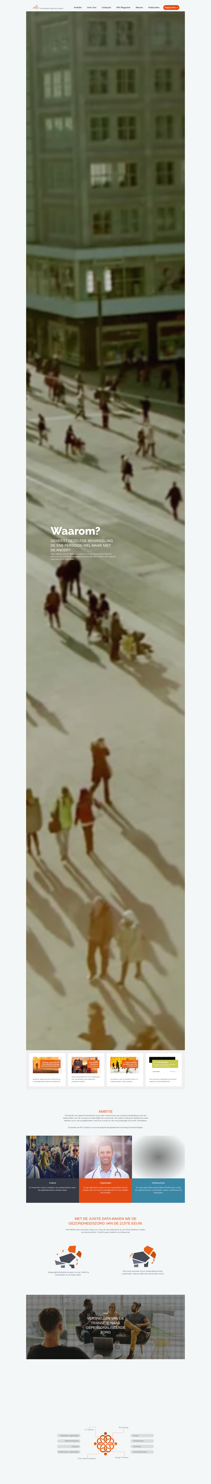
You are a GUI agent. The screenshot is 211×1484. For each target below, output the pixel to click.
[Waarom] (48, 7)
